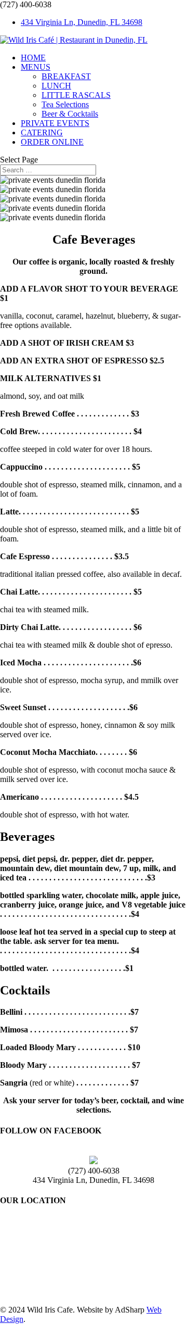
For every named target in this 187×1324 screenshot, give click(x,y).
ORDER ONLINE (52, 141)
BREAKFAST (66, 76)
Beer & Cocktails (70, 113)
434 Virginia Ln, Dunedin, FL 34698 (81, 22)
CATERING (42, 132)
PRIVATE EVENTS (55, 123)
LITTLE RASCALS (76, 95)
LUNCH (56, 85)
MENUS (35, 66)
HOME (33, 57)
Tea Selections (65, 104)
